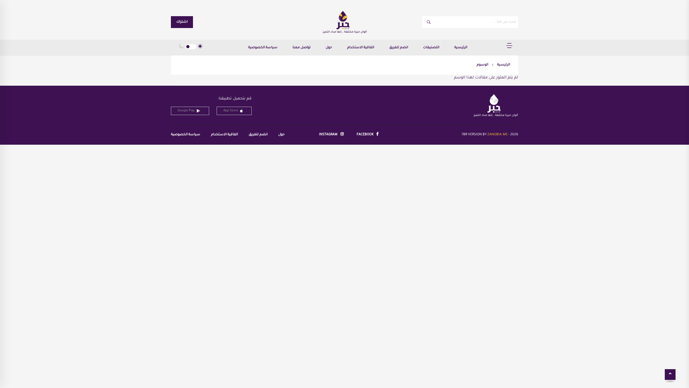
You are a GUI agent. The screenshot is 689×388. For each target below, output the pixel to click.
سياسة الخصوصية (262, 48)
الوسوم (482, 65)
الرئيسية (460, 48)
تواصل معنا (302, 48)
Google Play (186, 111)
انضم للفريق (398, 48)
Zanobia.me (497, 135)
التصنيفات (431, 48)
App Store (230, 111)
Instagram (328, 135)
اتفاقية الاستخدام (360, 48)
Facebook (365, 135)
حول (329, 48)
